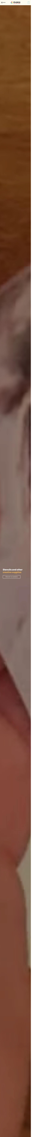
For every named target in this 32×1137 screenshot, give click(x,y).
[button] (28, 3)
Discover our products (12, 576)
